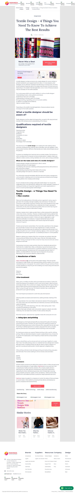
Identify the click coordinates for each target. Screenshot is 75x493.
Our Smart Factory (39, 455)
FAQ (55, 466)
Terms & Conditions (69, 491)
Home (17, 7)
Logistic (26, 458)
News (55, 463)
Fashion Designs (48, 455)
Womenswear (68, 458)
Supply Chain (48, 463)
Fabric (46, 458)
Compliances (28, 455)
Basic (66, 471)
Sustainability (28, 463)
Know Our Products (49, 461)
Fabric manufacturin (21, 260)
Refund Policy (61, 491)
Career (55, 461)
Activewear (67, 469)
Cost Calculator (28, 469)
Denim (66, 463)
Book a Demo (37, 386)
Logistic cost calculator (30, 461)
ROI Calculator (28, 471)
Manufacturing (48, 469)
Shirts (66, 455)
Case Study (27, 466)
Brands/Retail (48, 471)
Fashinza (40, 366)
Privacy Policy (54, 491)
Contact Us (56, 455)
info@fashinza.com (17, 473)
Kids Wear (67, 461)
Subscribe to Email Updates (50, 63)
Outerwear (67, 466)
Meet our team (57, 458)
